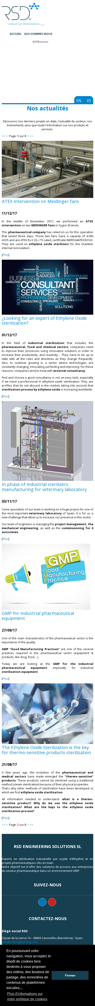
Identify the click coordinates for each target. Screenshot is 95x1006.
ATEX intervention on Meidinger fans (40, 201)
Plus (5, 255)
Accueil (15, 34)
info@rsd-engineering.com (19, 942)
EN (78, 100)
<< (3, 136)
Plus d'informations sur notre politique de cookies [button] (27, 996)
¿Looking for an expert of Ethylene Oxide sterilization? (44, 320)
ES (89, 100)
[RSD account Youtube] (52, 902)
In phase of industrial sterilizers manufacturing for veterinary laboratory (44, 486)
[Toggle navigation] (42, 25)
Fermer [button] (70, 975)
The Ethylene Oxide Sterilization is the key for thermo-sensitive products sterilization (46, 749)
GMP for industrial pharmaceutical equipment (38, 615)
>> (31, 136)
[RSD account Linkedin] (42, 902)
